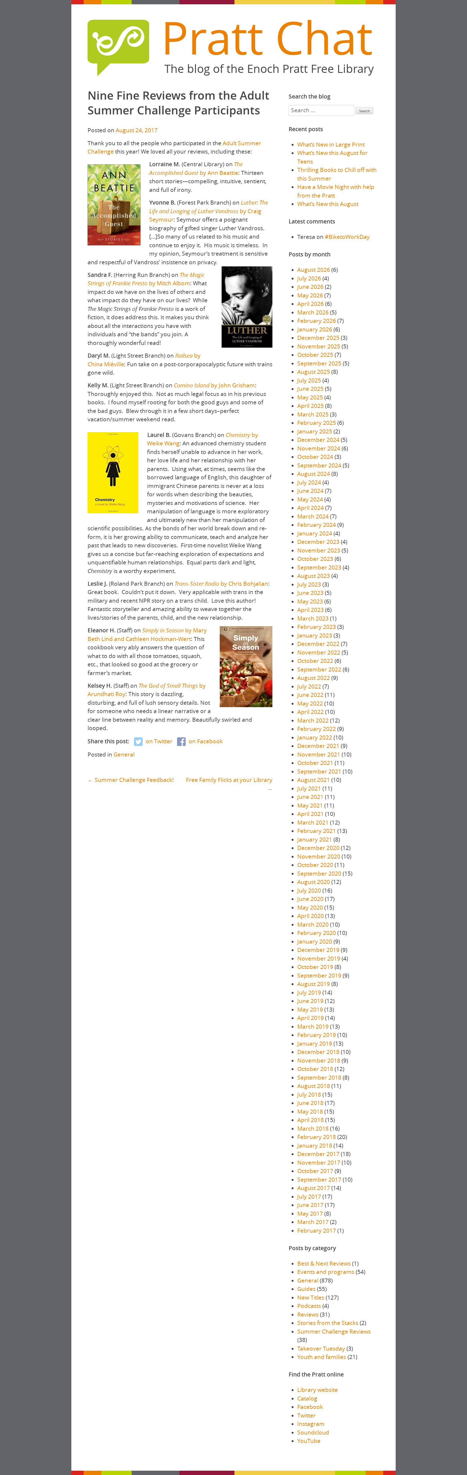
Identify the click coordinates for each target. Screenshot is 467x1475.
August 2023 (313, 575)
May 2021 (310, 805)
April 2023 (310, 609)
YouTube (309, 1441)
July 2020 (309, 890)
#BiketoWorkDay (347, 236)
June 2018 (310, 1103)
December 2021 (318, 746)
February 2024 (316, 524)
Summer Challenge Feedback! (134, 780)
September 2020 (319, 873)
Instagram (311, 1423)
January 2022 (314, 737)
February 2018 (316, 1137)
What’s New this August (327, 204)
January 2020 (314, 941)
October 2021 (315, 763)
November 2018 (318, 1060)
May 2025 (310, 397)
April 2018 (310, 1120)
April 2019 (310, 1018)
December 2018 (318, 1052)
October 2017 (315, 1171)
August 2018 (313, 1086)
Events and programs (325, 1272)
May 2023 (310, 601)
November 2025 (318, 346)
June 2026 (310, 286)
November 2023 (318, 550)
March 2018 (313, 1128)
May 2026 (310, 295)
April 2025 (310, 405)
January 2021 (314, 839)
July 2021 (309, 788)
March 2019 (313, 1026)
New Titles (310, 1297)
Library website (317, 1389)
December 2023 (318, 541)
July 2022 (309, 686)
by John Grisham (214, 385)
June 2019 (310, 1001)
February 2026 (316, 320)
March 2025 (313, 414)
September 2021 (319, 771)
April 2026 (310, 303)
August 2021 (313, 780)
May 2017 (310, 1213)
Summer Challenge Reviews (334, 1331)
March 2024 (313, 516)
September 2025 (319, 363)
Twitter (306, 1415)
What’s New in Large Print (331, 144)
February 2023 (316, 626)
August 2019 (313, 984)
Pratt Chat (267, 37)
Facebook (310, 1406)
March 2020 (313, 924)
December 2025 (318, 337)
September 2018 (319, 1077)
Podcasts (309, 1306)
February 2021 (316, 831)
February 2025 (316, 422)
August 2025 (313, 371)
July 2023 (309, 584)
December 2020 (318, 848)
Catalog (307, 1398)
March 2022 (313, 720)
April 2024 (310, 507)
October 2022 (315, 660)
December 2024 (318, 439)
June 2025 (310, 388)
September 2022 (319, 669)
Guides (306, 1289)
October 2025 (315, 354)
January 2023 (314, 635)
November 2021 (318, 754)
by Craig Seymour (208, 211)
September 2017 (319, 1179)
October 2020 (315, 865)
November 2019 (318, 958)
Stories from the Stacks (327, 1323)
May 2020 (310, 907)
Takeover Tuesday (321, 1348)
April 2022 (310, 712)
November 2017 (318, 1162)
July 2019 (309, 992)
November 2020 (318, 856)
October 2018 (315, 1069)
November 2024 (318, 448)
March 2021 (313, 822)
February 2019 (316, 1035)
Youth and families (321, 1357)
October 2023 (315, 558)
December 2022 (318, 643)
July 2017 (309, 1196)
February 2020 (316, 933)
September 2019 (319, 975)
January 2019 (314, 1043)
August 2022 (313, 677)
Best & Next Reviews (324, 1263)
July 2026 (309, 278)
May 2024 (310, 499)
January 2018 (314, 1145)
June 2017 (310, 1205)
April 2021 (310, 814)
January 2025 (314, 431)
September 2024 (319, 465)
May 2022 (310, 703)
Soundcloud (313, 1432)
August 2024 (313, 473)
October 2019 (315, 967)
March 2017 (313, 1222)
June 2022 (310, 694)
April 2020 (310, 916)
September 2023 (319, 567)
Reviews (308, 1314)
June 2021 (310, 797)
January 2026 (314, 329)
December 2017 (318, 1154)
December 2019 (318, 950)
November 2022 (318, 652)
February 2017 (316, 1230)
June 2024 (310, 490)
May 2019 (310, 1009)
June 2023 (310, 592)
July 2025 (309, 380)
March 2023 (313, 618)
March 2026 (313, 312)
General (124, 754)
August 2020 (313, 882)
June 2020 (310, 899)
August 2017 (313, 1188)
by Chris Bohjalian (221, 583)
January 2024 (314, 533)
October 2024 (315, 456)
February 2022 (316, 729)
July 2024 (309, 482)
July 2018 (309, 1094)
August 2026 (313, 269)
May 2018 (310, 1111)
